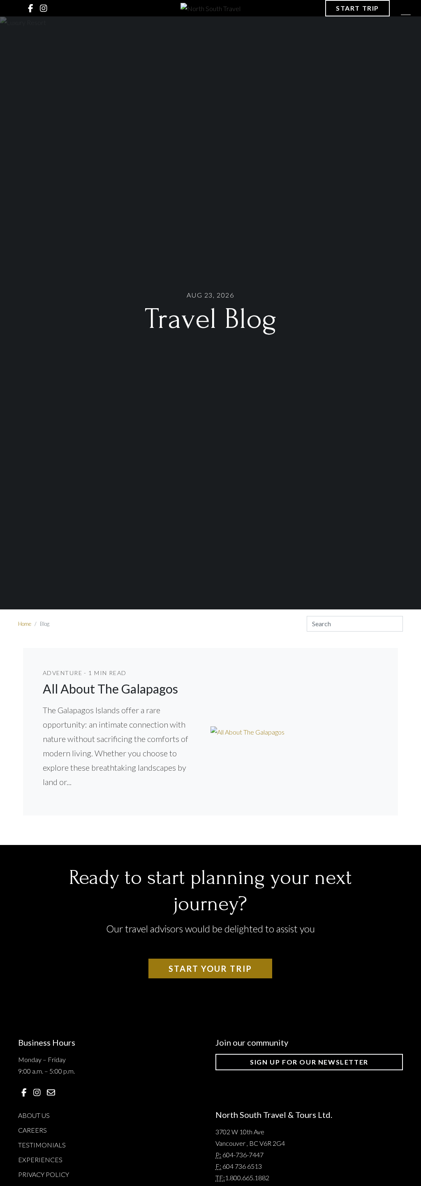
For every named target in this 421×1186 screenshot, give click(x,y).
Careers (32, 1130)
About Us (34, 1115)
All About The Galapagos (110, 688)
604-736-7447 (243, 1155)
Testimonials (42, 1145)
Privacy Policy (43, 1174)
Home (24, 623)
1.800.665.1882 (247, 1177)
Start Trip (357, 8)
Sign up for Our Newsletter (309, 1062)
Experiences (40, 1159)
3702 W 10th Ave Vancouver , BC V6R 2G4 (250, 1137)
